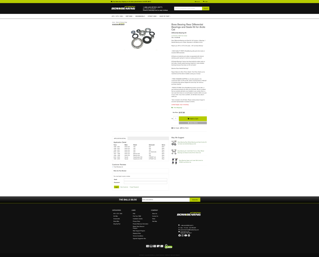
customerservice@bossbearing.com (189, 229)
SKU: (172, 37)
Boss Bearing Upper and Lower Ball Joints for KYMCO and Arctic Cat (191, 161)
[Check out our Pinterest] (189, 236)
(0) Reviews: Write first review (179, 36)
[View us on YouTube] (185, 236)
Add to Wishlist (194, 123)
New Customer (124, 187)
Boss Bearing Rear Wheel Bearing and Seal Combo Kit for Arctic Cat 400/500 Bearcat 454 (192, 143)
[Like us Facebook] (179, 236)
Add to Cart (194, 119)
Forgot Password (134, 187)
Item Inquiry (176, 128)
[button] (191, 8)
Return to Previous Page (121, 22)
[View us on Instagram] (183, 236)
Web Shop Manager (175, 255)
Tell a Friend (185, 128)
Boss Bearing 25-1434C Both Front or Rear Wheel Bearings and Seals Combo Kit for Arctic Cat (191, 151)
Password (117, 182)
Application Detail (120, 138)
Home (113, 22)
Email (115, 179)
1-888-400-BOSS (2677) (187, 225)
